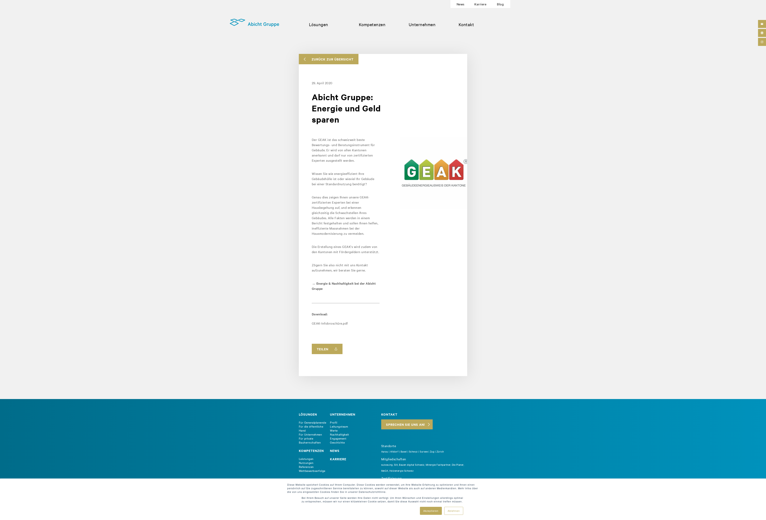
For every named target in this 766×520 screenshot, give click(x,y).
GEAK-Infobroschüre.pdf (330, 323)
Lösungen (318, 24)
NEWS (335, 450)
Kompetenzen (372, 24)
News (460, 4)
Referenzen (306, 467)
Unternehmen (422, 24)
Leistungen (306, 459)
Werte (334, 430)
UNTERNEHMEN (342, 414)
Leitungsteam (339, 426)
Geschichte (337, 442)
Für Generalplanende (312, 422)
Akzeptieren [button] (430, 510)
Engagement (338, 438)
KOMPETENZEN (311, 450)
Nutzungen (306, 463)
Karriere (480, 4)
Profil (333, 422)
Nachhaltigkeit (339, 434)
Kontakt (466, 24)
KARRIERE (338, 459)
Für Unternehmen (310, 434)
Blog (500, 4)
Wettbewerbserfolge (312, 471)
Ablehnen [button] (454, 510)
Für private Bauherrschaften (310, 440)
